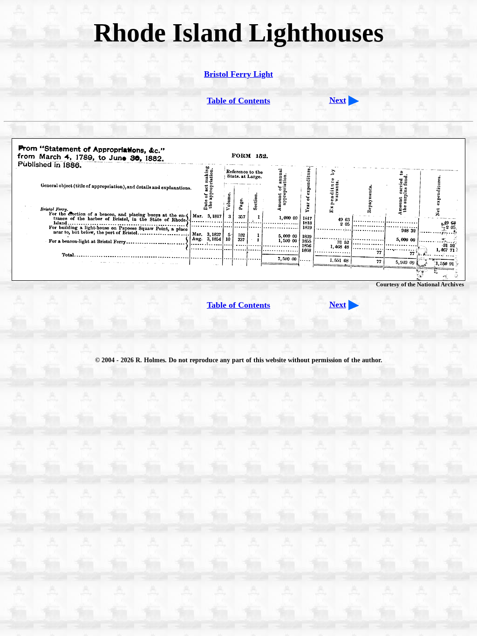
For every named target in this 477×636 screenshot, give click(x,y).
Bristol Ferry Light (238, 74)
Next (337, 100)
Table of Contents (238, 100)
